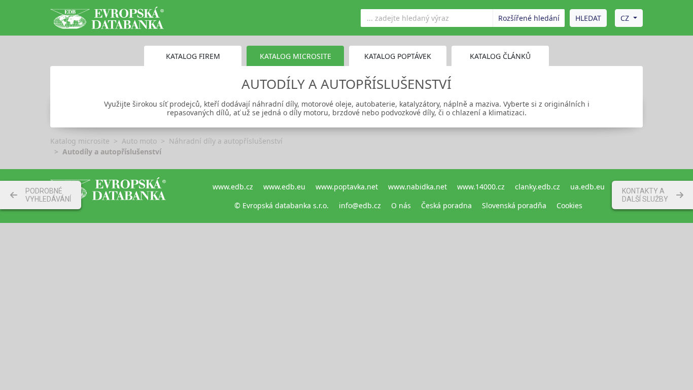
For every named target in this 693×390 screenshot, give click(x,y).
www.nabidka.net (417, 186)
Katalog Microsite (295, 56)
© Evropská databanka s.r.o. (281, 205)
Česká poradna (446, 205)
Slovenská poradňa (514, 205)
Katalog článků (500, 56)
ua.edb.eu (587, 186)
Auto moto (139, 141)
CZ (624, 18)
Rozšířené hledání (529, 18)
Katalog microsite (80, 141)
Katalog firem (193, 56)
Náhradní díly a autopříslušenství (226, 141)
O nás (401, 205)
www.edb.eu (284, 186)
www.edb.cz (233, 186)
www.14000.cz (481, 186)
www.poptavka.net (347, 186)
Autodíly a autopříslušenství (111, 151)
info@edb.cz (360, 205)
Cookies (569, 205)
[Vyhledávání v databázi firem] (108, 196)
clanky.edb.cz (537, 186)
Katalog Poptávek (397, 56)
